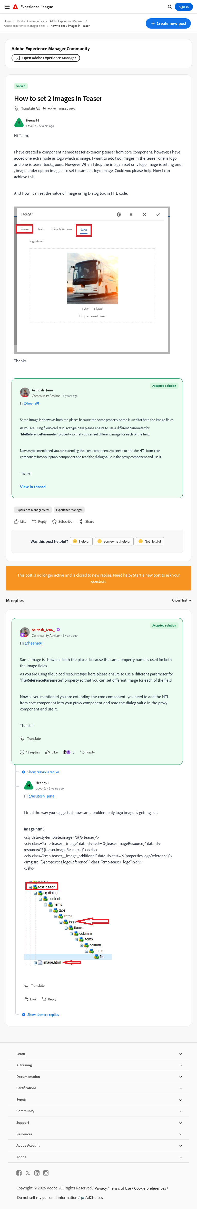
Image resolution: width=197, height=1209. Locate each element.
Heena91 (32, 120)
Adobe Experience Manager (67, 21)
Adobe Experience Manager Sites (24, 26)
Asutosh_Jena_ (43, 390)
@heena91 (31, 403)
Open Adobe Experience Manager (49, 57)
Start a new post (147, 575)
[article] (97, 691)
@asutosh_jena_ (42, 796)
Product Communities (30, 21)
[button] (168, 23)
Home (8, 21)
